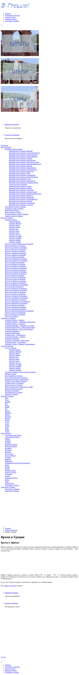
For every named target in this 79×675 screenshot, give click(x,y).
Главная (7, 528)
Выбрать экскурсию (12, 124)
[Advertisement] (39, 508)
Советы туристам (11, 530)
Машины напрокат (11, 593)
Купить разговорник (12, 135)
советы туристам (10, 586)
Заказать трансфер (11, 603)
